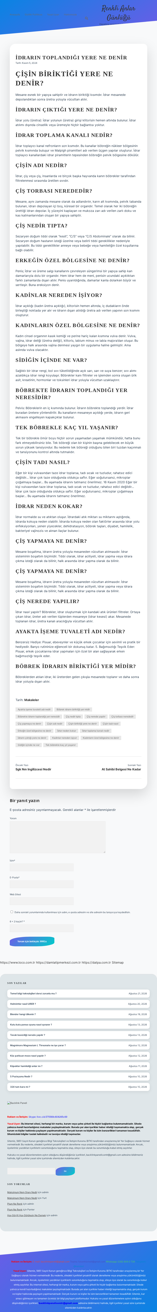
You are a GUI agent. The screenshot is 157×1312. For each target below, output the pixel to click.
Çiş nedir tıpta (73, 716)
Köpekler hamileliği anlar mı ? (26, 1066)
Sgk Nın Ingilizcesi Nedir (33, 769)
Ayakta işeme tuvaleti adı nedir (34, 709)
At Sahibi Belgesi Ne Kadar (121, 769)
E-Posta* (15, 877)
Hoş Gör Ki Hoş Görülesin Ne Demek (26, 1215)
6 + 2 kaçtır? (17, 921)
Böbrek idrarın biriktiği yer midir (73, 709)
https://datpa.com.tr (96, 962)
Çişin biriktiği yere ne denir (82, 723)
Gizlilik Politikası (33, 14)
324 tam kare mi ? (20, 1086)
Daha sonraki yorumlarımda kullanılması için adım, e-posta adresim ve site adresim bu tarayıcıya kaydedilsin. (72, 912)
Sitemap (118, 962)
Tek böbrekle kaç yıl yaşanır (61, 744)
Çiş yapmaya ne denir (29, 723)
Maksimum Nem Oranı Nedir (22, 1192)
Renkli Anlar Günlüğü (118, 13)
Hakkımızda (70, 14)
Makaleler (31, 700)
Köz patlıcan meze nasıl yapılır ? (28, 1055)
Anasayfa (15, 14)
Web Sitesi (15, 894)
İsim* (12, 860)
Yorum (13, 818)
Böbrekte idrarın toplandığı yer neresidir (39, 716)
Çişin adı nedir (54, 723)
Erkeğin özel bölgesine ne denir (34, 730)
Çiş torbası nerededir (122, 716)
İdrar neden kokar (66, 730)
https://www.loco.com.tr (17, 962)
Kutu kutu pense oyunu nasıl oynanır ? (31, 1024)
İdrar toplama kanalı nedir (95, 730)
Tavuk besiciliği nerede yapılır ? (27, 1035)
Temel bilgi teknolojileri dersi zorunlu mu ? (33, 993)
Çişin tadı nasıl (110, 723)
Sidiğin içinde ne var (28, 744)
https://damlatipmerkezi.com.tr (58, 962)
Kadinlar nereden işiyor (64, 737)
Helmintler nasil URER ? (23, 1003)
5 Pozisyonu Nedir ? (21, 1076)
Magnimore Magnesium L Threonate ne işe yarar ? (38, 1045)
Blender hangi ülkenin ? (23, 1014)
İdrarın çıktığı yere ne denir (32, 737)
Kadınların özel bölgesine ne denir (101, 737)
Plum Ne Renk (14, 1203)
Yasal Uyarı (53, 14)
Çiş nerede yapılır (96, 716)
